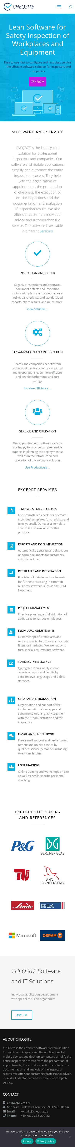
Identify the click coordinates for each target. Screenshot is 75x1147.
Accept (27, 1141)
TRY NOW (37, 81)
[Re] (70, 1137)
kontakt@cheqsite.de (34, 1111)
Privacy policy (45, 1141)
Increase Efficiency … (37, 388)
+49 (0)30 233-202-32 (35, 1115)
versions (46, 231)
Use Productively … (37, 467)
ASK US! (22, 1015)
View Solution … (37, 309)
